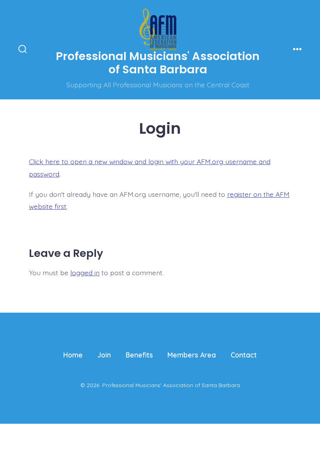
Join (104, 354)
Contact (244, 354)
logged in (85, 272)
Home (73, 354)
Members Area (191, 354)
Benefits (139, 354)
